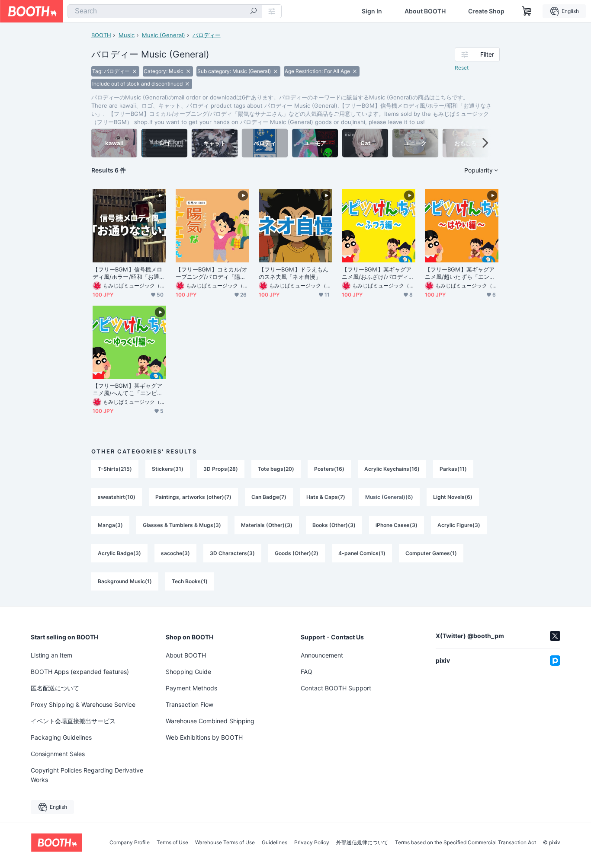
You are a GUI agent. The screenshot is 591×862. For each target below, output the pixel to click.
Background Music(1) (125, 581)
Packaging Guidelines (61, 737)
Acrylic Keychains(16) (392, 469)
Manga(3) (110, 525)
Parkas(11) (453, 469)
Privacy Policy (311, 842)
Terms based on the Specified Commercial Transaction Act (465, 842)
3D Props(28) (220, 469)
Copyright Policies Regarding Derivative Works (87, 774)
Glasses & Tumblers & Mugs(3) (182, 525)
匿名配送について (55, 688)
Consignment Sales (58, 753)
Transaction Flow (189, 704)
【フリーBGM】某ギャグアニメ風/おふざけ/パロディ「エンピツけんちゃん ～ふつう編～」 (376, 273)
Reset (462, 67)
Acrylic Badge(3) (119, 553)
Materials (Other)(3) (266, 525)
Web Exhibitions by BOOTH (204, 737)
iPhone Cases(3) (397, 525)
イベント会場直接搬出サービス (73, 721)
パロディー (207, 35)
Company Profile (129, 842)
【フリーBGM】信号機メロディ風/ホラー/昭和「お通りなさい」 (129, 273)
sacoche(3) (175, 553)
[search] (253, 12)
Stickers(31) (167, 469)
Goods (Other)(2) (296, 553)
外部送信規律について (362, 842)
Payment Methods (191, 688)
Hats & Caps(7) (325, 497)
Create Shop (486, 11)
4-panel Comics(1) (361, 553)
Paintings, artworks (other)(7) (193, 497)
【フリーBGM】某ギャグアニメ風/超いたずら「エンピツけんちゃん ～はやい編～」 (460, 273)
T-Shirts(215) (115, 469)
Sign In (372, 11)
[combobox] (164, 11)
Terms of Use (172, 842)
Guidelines (274, 842)
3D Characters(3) (232, 553)
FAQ (306, 671)
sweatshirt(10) (116, 497)
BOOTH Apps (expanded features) (80, 671)
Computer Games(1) (431, 553)
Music (127, 35)
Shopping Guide (188, 671)
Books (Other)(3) (334, 525)
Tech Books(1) (190, 581)
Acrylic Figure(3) (458, 525)
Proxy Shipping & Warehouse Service (83, 704)
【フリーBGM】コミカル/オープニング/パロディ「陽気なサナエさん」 (211, 273)
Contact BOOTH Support (336, 688)
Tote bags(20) (276, 469)
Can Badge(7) (268, 497)
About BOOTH (425, 11)
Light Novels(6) (452, 497)
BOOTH (101, 35)
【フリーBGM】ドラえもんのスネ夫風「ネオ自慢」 (293, 273)
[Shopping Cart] (527, 11)
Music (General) (163, 35)
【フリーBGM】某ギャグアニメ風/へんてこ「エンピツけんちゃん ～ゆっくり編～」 (128, 389)
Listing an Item (51, 655)
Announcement (322, 655)
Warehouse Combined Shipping (210, 721)
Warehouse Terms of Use (225, 842)
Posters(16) (329, 469)
